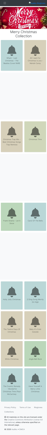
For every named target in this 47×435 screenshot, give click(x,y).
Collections (9, 412)
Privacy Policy (10, 407)
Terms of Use (25, 407)
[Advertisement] (23, 96)
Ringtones (38, 407)
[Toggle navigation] (5, 3)
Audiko (14, 429)
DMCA (22, 429)
